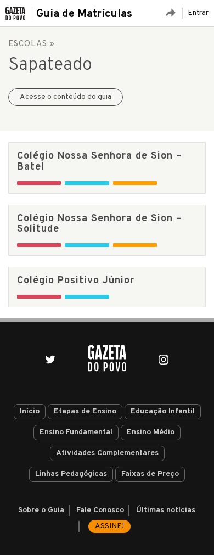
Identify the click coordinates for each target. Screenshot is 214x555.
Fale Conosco (100, 510)
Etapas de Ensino (85, 411)
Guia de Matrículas (84, 14)
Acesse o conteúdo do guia (65, 97)
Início (30, 411)
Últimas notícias (165, 510)
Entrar (198, 13)
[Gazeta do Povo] (107, 358)
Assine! (109, 526)
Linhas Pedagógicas (71, 474)
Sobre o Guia (41, 510)
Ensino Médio (150, 432)
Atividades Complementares (107, 453)
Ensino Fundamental (76, 432)
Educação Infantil (163, 411)
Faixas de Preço (150, 474)
